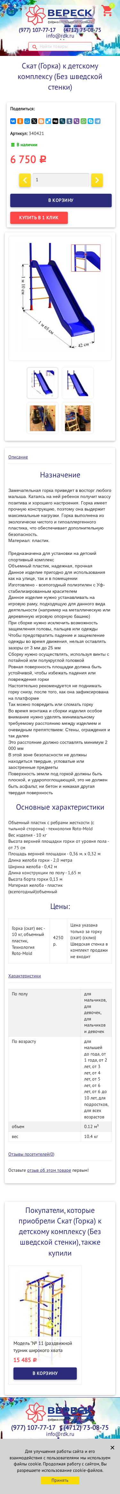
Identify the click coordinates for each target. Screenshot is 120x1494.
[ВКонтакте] (13, 121)
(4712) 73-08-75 (82, 30)
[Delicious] (48, 121)
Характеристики (24, 976)
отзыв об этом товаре (49, 1170)
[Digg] (55, 121)
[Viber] (76, 121)
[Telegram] (97, 121)
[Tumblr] (69, 121)
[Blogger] (41, 121)
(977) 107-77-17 (37, 30)
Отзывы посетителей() (31, 1154)
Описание (18, 457)
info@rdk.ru (60, 36)
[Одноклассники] (20, 121)
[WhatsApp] (83, 121)
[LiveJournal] (62, 121)
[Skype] (90, 121)
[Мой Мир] (27, 121)
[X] (34, 121)
